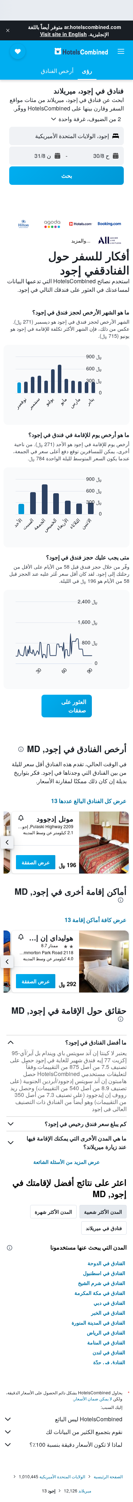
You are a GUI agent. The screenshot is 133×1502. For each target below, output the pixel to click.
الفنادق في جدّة (109, 1362)
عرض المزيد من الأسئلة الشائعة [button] (66, 1161)
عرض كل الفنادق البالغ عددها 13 (89, 801)
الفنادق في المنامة (106, 1342)
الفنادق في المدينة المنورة (98, 1322)
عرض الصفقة (36, 862)
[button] (8, 30)
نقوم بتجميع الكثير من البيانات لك (84, 1432)
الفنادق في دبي (109, 1302)
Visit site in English (63, 34)
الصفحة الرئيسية (108, 1476)
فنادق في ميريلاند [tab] (104, 1227)
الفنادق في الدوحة (106, 1263)
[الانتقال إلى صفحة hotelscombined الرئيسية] (81, 51)
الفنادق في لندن (109, 1352)
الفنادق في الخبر (108, 1312)
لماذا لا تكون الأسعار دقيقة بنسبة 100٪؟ (75, 1444)
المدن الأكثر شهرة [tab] (53, 1211)
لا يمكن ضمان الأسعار (93, 1398)
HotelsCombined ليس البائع (88, 1419)
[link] (66, 706)
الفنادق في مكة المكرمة (99, 1292)
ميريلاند (84, 1490)
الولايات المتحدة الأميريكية (62, 1476)
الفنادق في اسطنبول (104, 1272)
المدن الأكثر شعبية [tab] (103, 1211)
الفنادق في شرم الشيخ (101, 1282)
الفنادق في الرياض (106, 1332)
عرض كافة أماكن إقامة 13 (96, 920)
